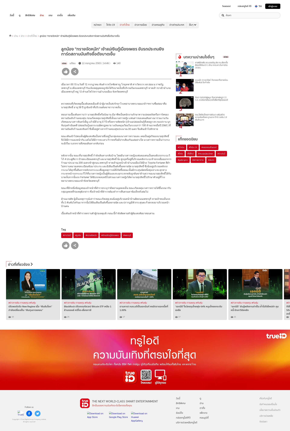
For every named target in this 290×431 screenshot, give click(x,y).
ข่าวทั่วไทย (125, 25)
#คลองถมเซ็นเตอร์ (208, 147)
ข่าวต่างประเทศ (176, 25)
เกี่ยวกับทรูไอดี (265, 398)
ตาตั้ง (60, 15)
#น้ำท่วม (181, 147)
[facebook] (29, 414)
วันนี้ (12, 15)
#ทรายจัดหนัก (91, 235)
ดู (19, 15)
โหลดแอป (226, 6)
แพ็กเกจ (203, 413)
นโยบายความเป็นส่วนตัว (269, 410)
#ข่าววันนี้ (67, 235)
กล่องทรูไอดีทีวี (183, 417)
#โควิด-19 (193, 147)
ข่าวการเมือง (141, 25)
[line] (21, 414)
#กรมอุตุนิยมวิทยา (205, 153)
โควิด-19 (110, 25)
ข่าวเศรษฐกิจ (158, 25)
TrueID (19, 6)
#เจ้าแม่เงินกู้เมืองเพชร (110, 235)
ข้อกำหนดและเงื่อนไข (268, 404)
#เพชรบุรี (127, 235)
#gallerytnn (183, 159)
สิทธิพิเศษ (30, 15)
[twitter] (38, 414)
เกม (50, 15)
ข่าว (22, 36)
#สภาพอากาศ (198, 159)
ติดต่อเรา (263, 421)
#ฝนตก (211, 159)
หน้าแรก (98, 25)
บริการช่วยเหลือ (266, 416)
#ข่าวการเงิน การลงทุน (18, 302)
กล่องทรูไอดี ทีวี (244, 6)
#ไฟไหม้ (190, 153)
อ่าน (42, 15)
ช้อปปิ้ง (179, 413)
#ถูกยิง (78, 235)
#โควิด (180, 153)
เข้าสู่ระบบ (272, 6)
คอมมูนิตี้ (204, 417)
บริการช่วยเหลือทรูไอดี (186, 422)
